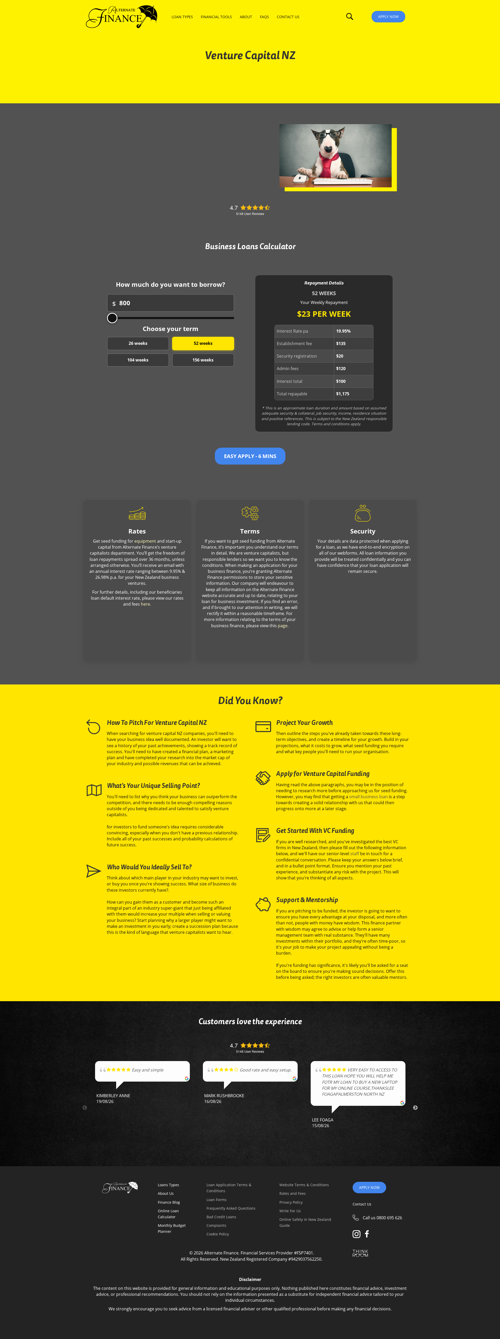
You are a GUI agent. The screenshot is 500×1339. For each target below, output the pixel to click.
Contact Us (362, 1204)
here (145, 604)
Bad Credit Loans (221, 1216)
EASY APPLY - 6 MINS (250, 456)
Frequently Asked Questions (231, 1208)
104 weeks (137, 360)
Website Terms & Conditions (304, 1184)
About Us (166, 1193)
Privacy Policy (291, 1202)
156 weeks (203, 360)
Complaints (216, 1225)
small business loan (368, 796)
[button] (349, 16)
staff (355, 853)
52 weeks (203, 343)
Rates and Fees (292, 1193)
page (283, 626)
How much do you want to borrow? (170, 284)
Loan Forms (217, 1199)
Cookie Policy (218, 1234)
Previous (84, 1107)
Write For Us (290, 1210)
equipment (145, 541)
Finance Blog (169, 1202)
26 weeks (138, 343)
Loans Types (168, 1184)
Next (415, 1107)
